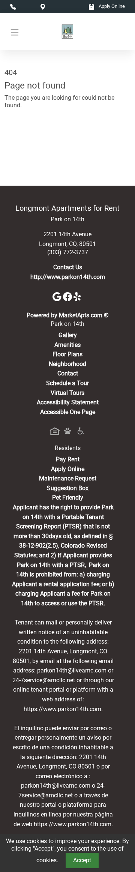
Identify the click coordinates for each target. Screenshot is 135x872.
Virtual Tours (67, 392)
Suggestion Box (67, 488)
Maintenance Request (67, 478)
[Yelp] (78, 296)
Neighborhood (67, 364)
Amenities (67, 344)
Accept (82, 860)
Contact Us (67, 267)
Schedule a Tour (67, 383)
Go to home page (27, 138)
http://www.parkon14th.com (67, 277)
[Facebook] (68, 296)
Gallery (67, 335)
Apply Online (111, 6)
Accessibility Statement (68, 402)
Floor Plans (67, 354)
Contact (67, 373)
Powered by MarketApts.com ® (68, 315)
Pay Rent (68, 459)
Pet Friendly (67, 497)
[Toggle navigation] (14, 31)
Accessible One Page (67, 412)
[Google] (57, 296)
